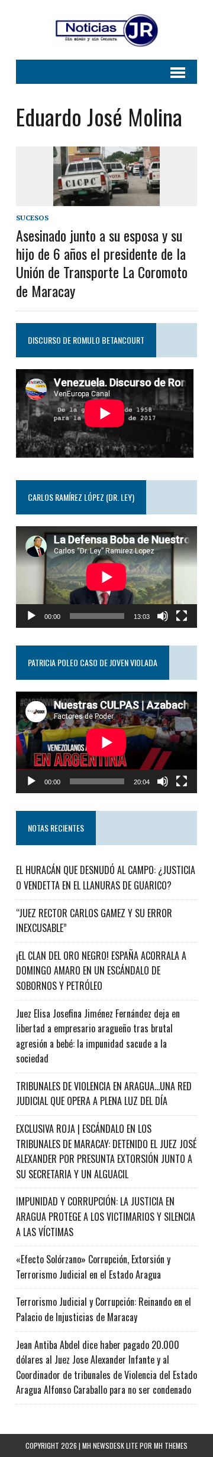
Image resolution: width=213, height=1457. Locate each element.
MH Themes (171, 1445)
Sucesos (32, 217)
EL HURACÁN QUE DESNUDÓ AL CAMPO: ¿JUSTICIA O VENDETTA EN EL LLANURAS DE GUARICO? (105, 877)
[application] (106, 577)
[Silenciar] (163, 616)
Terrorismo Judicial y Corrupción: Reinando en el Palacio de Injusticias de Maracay (103, 1309)
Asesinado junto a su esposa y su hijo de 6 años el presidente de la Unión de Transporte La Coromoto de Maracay (102, 262)
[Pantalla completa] (182, 616)
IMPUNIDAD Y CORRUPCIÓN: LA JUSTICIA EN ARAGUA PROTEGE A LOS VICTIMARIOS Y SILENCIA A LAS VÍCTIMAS (105, 1216)
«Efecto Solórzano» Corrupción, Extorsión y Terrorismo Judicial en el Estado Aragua (93, 1267)
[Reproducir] (31, 616)
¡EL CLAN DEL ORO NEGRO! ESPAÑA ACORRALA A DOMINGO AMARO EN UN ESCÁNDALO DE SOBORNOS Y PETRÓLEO (101, 970)
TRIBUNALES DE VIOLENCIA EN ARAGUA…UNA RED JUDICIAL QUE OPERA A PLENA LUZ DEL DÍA (104, 1094)
